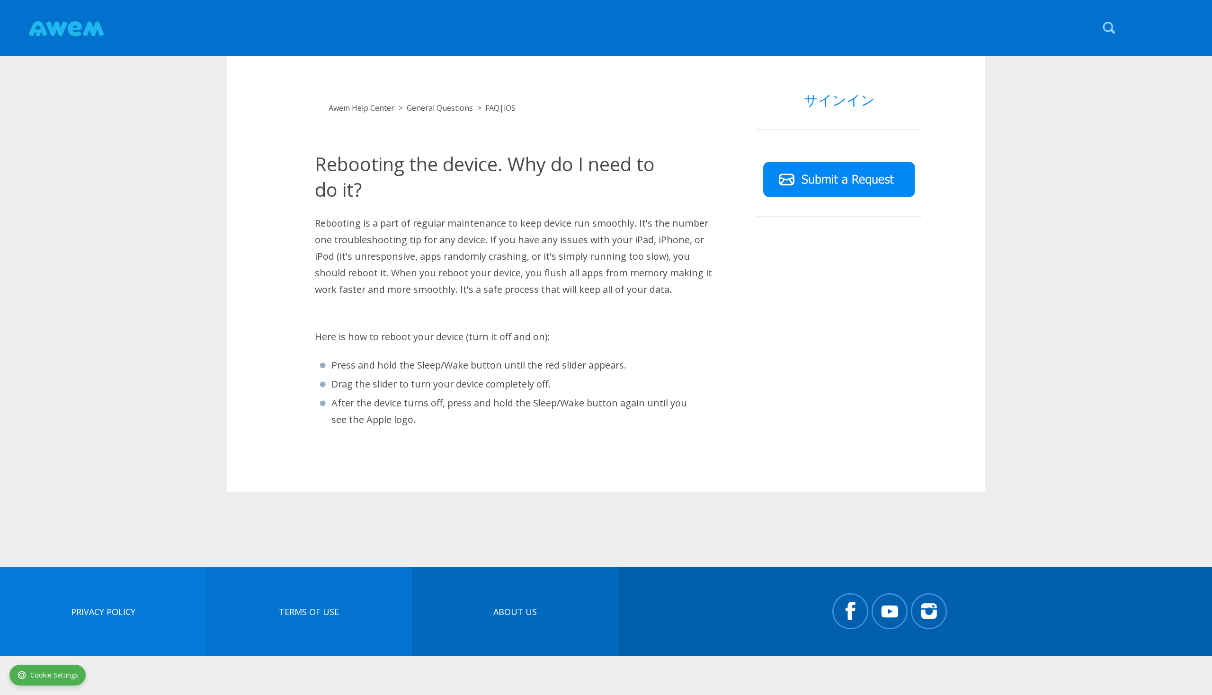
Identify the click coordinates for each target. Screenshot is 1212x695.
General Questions (440, 108)
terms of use (309, 611)
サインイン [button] (839, 99)
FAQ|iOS (500, 108)
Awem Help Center (361, 108)
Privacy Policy (103, 611)
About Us (515, 611)
